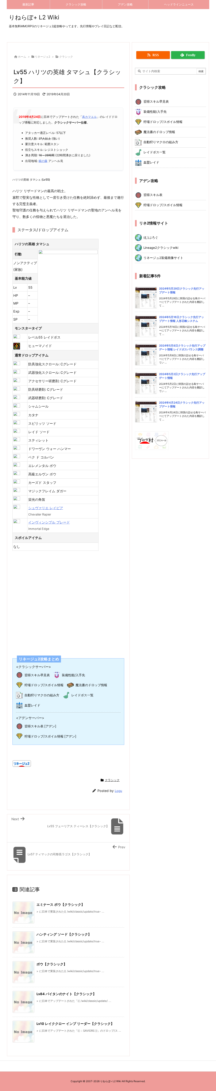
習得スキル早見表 (37, 675)
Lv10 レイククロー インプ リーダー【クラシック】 (75, 1024)
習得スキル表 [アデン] (40, 726)
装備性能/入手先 (73, 675)
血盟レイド (32, 705)
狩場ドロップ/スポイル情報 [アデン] (50, 736)
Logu (118, 791)
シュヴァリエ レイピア (45, 508)
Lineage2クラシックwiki (160, 248)
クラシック (66, 56)
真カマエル (89, 116)
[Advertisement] (68, 600)
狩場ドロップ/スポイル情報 (43, 685)
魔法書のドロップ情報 (91, 685)
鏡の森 (43, 161)
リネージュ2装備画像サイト (163, 258)
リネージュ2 (42, 56)
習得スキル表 (152, 195)
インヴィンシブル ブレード (49, 522)
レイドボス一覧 (82, 695)
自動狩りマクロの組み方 (41, 695)
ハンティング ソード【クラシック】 (63, 934)
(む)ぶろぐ (150, 237)
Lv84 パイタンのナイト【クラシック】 (66, 994)
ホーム (22, 56)
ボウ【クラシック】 (51, 964)
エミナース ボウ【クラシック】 (60, 904)
